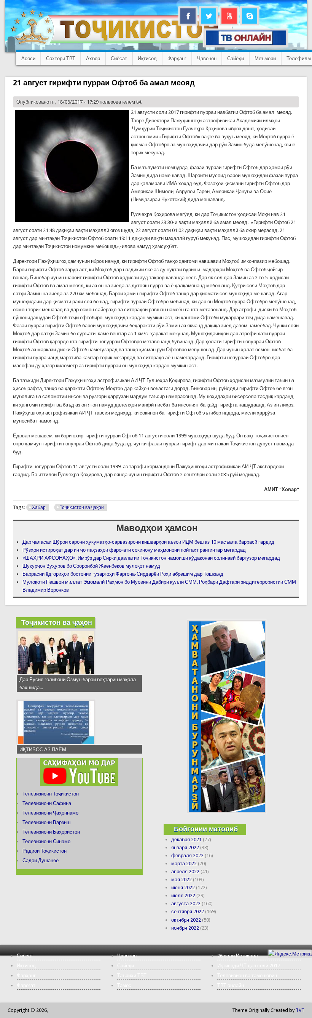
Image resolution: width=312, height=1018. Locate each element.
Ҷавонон (206, 58)
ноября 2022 (185, 928)
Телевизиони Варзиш (46, 822)
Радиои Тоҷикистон (44, 851)
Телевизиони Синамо (46, 841)
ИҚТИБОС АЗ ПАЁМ (42, 749)
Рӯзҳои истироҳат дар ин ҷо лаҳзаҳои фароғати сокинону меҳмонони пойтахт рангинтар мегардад (134, 550)
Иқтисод (147, 58)
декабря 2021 (186, 839)
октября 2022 (186, 920)
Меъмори (265, 58)
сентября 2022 (187, 911)
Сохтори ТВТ (60, 58)
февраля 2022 (187, 855)
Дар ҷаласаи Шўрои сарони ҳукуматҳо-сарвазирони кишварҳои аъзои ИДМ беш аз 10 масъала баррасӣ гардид (148, 542)
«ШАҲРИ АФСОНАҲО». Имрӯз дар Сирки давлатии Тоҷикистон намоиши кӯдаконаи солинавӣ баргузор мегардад (151, 558)
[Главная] (121, 44)
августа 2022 (186, 903)
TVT (300, 1010)
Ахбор (93, 58)
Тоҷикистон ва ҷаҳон (82, 507)
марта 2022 (184, 863)
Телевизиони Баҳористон (51, 832)
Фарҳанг (176, 58)
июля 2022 (183, 895)
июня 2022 (183, 887)
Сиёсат (119, 58)
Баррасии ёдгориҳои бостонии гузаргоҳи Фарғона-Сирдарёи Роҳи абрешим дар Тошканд (122, 574)
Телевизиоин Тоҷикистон (50, 794)
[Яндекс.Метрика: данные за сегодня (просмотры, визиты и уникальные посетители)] (290, 954)
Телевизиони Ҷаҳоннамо (50, 813)
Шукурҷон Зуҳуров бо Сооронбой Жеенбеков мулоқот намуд (91, 566)
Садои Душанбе (40, 860)
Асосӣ (28, 58)
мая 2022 (181, 879)
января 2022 (185, 847)
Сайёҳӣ (235, 58)
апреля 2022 (185, 871)
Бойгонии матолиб (206, 829)
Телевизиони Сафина (46, 803)
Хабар (39, 507)
